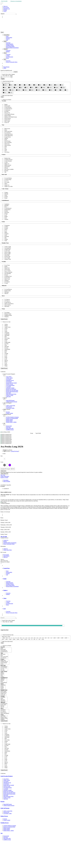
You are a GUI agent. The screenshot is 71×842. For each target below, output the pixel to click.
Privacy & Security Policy (9, 544)
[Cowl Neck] (4, 697)
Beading (6, 205)
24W (12, 90)
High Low (7, 163)
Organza (6, 233)
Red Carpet (7, 121)
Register (5, 10)
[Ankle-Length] (4, 691)
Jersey (6, 229)
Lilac (6, 341)
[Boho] (4, 655)
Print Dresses (7, 141)
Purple (6, 339)
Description (5, 480)
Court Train (7, 250)
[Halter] (4, 698)
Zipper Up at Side (9, 186)
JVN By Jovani (9, 384)
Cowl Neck (7, 265)
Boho (6, 130)
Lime (6, 329)
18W (57, 87)
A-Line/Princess (8, 289)
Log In (4, 11)
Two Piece (7, 152)
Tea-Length (7, 257)
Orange (6, 353)
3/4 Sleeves (7, 300)
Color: (2, 462)
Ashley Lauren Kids (10, 405)
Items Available (6, 481)
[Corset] (5, 664)
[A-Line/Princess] (4, 703)
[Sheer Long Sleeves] (5, 713)
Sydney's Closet (9, 395)
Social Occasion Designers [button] (9, 374)
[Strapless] (4, 719)
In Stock (17, 451)
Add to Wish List (4, 473)
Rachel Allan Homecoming (12, 391)
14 (51, 85)
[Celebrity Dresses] (5, 661)
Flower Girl (7, 112)
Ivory (6, 356)
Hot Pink (7, 346)
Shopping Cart (6, 8)
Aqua (6, 331)
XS (51, 90)
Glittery (6, 192)
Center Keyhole (8, 161)
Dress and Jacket (8, 131)
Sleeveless (7, 306)
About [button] (4, 598)
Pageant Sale (9, 426)
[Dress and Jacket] (4, 656)
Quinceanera (7, 119)
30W (32, 90)
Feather (6, 211)
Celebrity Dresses (8, 159)
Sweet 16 (7, 122)
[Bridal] (6, 648)
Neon (6, 195)
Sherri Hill (8, 392)
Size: (2, 456)
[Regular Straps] (4, 717)
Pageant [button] (5, 397)
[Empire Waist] (4, 704)
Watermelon (7, 349)
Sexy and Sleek (8, 142)
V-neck (6, 283)
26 (21, 87)
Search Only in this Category (8, 74)
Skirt (6, 146)
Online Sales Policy (5, 476)
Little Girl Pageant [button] (7, 403)
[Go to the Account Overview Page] (1, 4)
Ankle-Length (8, 246)
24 (16, 87)
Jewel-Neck (7, 269)
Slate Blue (7, 335)
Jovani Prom (9, 381)
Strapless (7, 280)
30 (32, 87)
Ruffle (6, 216)
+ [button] (4, 375)
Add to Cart (3, 471)
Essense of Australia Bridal (12, 418)
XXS (45, 90)
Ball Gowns (7, 128)
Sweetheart (7, 281)
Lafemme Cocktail (10, 387)
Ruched (6, 170)
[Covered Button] (4, 666)
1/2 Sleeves (7, 299)
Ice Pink (6, 343)
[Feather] (3, 687)
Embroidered (7, 209)
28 (26, 87)
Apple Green (7, 327)
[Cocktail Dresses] (6, 651)
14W (43, 87)
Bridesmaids (7, 105)
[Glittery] (2, 672)
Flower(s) (7, 212)
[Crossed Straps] (4, 667)
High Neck (7, 268)
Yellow (6, 324)
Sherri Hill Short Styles (11, 394)
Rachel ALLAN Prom (11, 389)
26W (19, 90)
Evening (6, 111)
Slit (5, 172)
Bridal (6, 104)
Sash (6, 218)
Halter (6, 266)
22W (5, 90)
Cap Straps (7, 312)
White (6, 365)
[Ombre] (2, 676)
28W (25, 90)
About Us (5, 548)
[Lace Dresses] (4, 657)
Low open (7, 182)
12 (45, 85)
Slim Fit (6, 293)
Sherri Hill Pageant (10, 400)
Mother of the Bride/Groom (11, 117)
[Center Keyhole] (5, 662)
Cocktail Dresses (8, 108)
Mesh (6, 232)
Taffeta (6, 239)
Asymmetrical (8, 248)
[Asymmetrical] (4, 692)
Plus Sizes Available (9, 169)
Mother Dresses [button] (6, 409)
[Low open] (4, 670)
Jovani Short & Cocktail (11, 382)
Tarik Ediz (8, 396)
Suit (5, 148)
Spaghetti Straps (8, 315)
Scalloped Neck (8, 276)
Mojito (6, 325)
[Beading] (4, 680)
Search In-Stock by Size (8, 81)
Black (6, 361)
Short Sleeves (8, 305)
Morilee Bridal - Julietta (11, 422)
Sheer (6, 183)
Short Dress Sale (9, 428)
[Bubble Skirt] (5, 660)
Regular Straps (8, 313)
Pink (6, 345)
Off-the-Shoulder (8, 272)
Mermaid (7, 292)
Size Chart (3, 475)
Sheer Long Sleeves (9, 303)
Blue (6, 336)
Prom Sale (8, 427)
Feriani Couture (9, 413)
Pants (6, 139)
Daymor (8, 412)
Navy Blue (7, 338)
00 (11, 85)
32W (38, 90)
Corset (6, 162)
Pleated (6, 168)
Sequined (7, 236)
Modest (6, 138)
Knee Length (7, 253)
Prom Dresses (8, 118)
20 (5, 87)
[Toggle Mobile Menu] (1, 563)
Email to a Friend (4, 477)
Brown (6, 360)
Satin (6, 235)
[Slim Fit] (4, 707)
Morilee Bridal (9, 420)
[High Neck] (4, 699)
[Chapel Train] (4, 693)
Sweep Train (7, 256)
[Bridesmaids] (6, 649)
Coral (6, 354)
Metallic (6, 193)
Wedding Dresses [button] (7, 414)
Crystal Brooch (8, 208)
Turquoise (7, 332)
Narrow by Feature (7, 99)
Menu (2, 32)
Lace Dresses (8, 132)
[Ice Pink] (7, 465)
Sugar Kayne (9, 406)
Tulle (6, 240)
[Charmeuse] (3, 685)
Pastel (6, 198)
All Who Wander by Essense (12, 417)
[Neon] (2, 675)
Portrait (6, 274)
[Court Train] (4, 694)
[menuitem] (36, 6)
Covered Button (8, 178)
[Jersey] (3, 688)
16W (50, 87)
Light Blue (7, 334)
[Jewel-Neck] (4, 701)
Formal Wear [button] (6, 568)
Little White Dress (9, 135)
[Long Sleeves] (5, 712)
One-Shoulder (8, 273)
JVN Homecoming (10, 385)
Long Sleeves (8, 302)
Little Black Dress (9, 134)
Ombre (6, 196)
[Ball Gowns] (4, 654)
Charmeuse (7, 225)
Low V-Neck (8, 270)
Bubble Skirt (7, 158)
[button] (6, 35)
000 (5, 85)
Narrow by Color (6, 321)
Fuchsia (6, 347)
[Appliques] (4, 679)
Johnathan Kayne (10, 380)
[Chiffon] (3, 686)
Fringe (6, 213)
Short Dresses (8, 145)
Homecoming (8, 115)
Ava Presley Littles (10, 408)
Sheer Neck (7, 279)
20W (63, 87)
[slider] (63, 625)
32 (37, 87)
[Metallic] (2, 674)
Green (6, 328)
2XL (11, 92)
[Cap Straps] (4, 716)
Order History (6, 555)
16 (56, 85)
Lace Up (7, 180)
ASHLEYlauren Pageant (11, 401)
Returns (5, 541)
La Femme (8, 386)
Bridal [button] (4, 578)
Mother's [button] (5, 590)
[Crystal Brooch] (4, 682)
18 (62, 85)
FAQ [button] (4, 608)
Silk (5, 237)
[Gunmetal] (4, 465)
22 (10, 87)
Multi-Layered (8, 165)
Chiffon (6, 226)
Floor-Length (8, 252)
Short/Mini (7, 255)
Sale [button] (4, 423)
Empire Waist (8, 290)
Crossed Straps (8, 179)
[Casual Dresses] (6, 650)
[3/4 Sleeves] (5, 711)
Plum (6, 350)
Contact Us (5, 540)
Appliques (7, 204)
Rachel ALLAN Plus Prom (12, 390)
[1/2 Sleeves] (5, 709)
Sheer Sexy (7, 143)
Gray (6, 363)
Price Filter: (5, 75)
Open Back (7, 166)
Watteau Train (8, 259)
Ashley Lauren (9, 377)
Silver (6, 364)
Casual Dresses (8, 107)
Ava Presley (8, 379)
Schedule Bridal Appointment (9, 542)
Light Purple (7, 342)
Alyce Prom (8, 376)
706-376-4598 (4, 1)
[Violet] (10, 465)
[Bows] (4, 681)
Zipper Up (7, 185)
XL (5, 92)
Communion (7, 110)
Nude (6, 357)
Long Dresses (8, 137)
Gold (6, 359)
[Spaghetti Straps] (4, 718)
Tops (6, 149)
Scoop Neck (7, 277)
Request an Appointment (15, 1)
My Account (6, 7)
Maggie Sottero (9, 419)
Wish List (5, 6)
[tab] (36, 385)
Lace (6, 215)
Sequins (6, 219)
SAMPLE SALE (10, 429)
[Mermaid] (4, 706)
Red (6, 352)
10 (40, 85)
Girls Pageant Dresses (9, 114)
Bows (6, 206)
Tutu (6, 150)
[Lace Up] (4, 669)
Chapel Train (7, 249)
